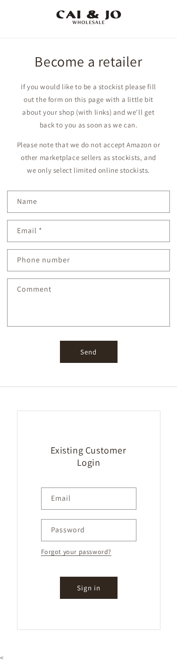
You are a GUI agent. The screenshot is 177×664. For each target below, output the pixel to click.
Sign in (89, 587)
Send (88, 351)
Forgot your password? (76, 551)
